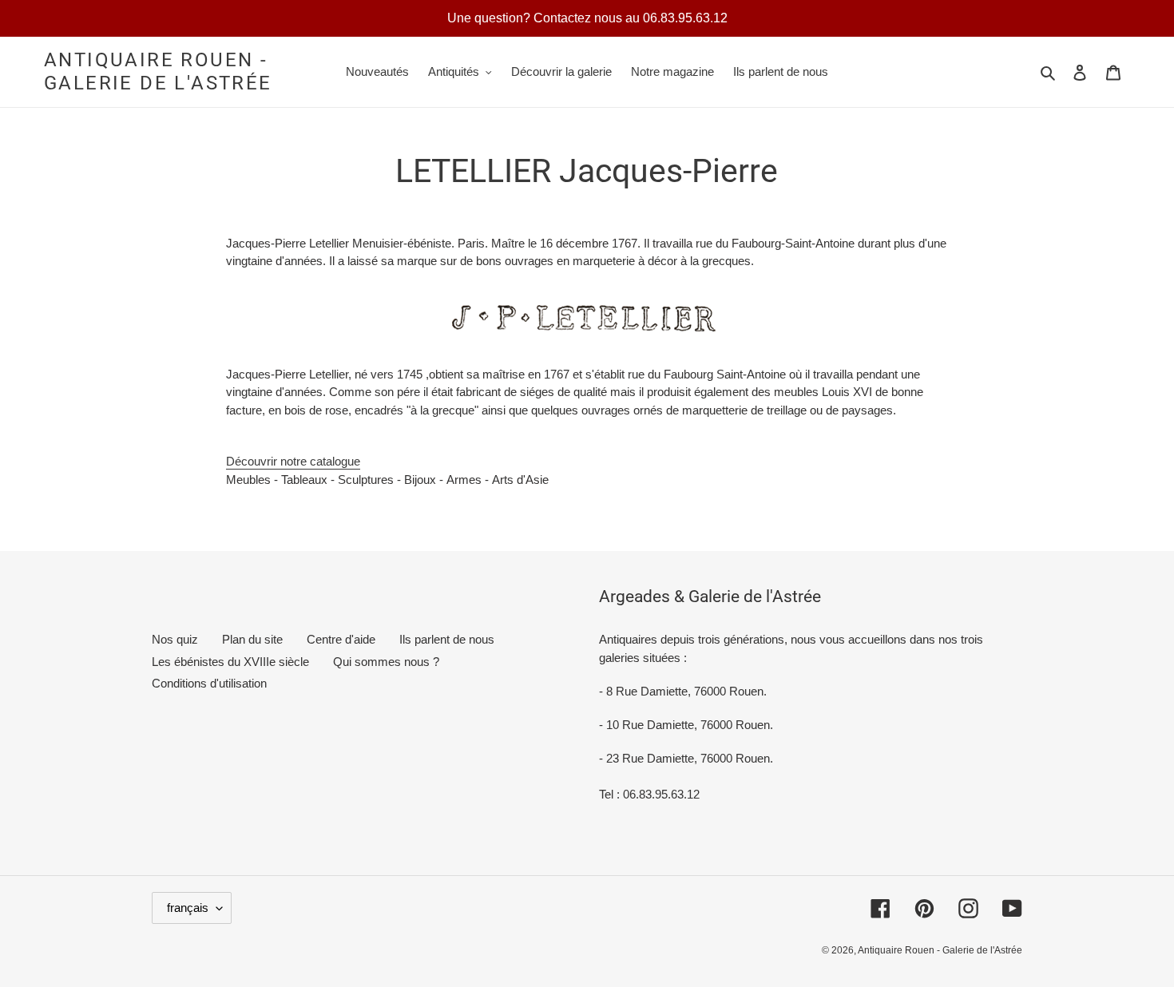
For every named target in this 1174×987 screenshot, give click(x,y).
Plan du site (252, 639)
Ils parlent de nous (446, 639)
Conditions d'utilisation (209, 683)
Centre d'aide (341, 639)
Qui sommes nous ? (386, 661)
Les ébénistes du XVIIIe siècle (230, 661)
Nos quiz (175, 639)
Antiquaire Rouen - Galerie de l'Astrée (158, 71)
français (187, 907)
